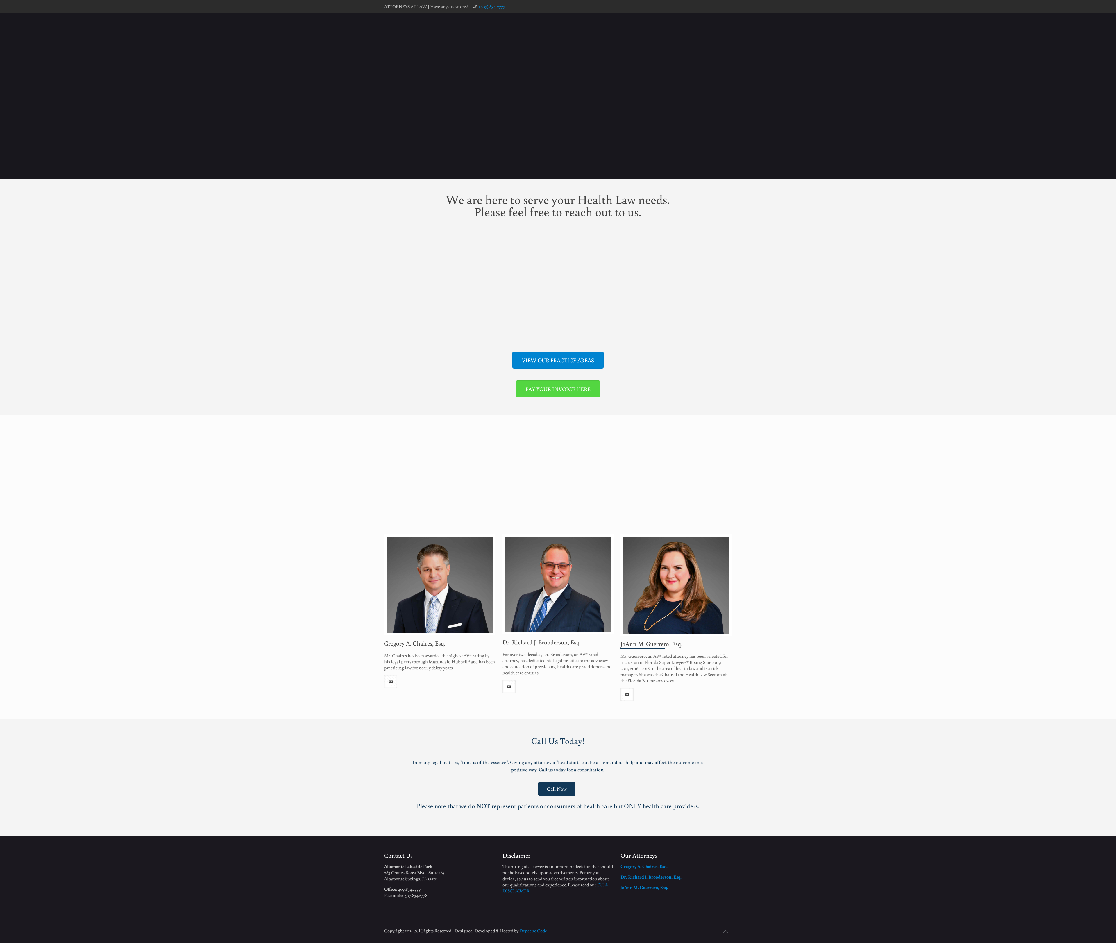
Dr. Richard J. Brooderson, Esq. (541, 642)
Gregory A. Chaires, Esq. (414, 643)
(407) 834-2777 (492, 6)
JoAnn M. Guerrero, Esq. (651, 644)
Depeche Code (533, 930)
